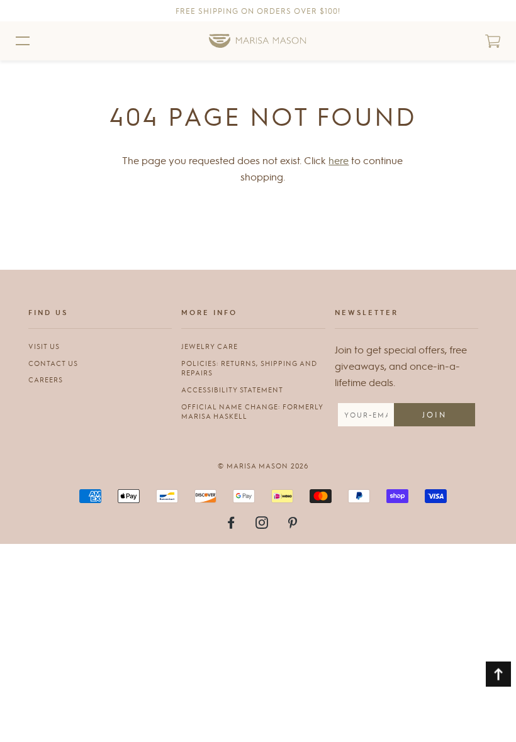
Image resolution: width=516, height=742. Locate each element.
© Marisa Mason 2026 (263, 465)
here (338, 160)
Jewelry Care (209, 346)
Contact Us (53, 363)
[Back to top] (498, 674)
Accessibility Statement (232, 389)
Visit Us (44, 346)
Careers (45, 379)
